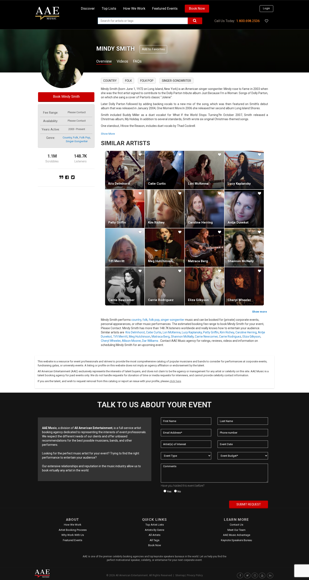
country (67, 137)
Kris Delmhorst (119, 183)
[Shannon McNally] (244, 247)
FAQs (137, 61)
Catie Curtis (157, 183)
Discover (88, 8)
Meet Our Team (236, 529)
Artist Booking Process (73, 529)
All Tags (154, 540)
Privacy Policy (195, 575)
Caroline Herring (200, 222)
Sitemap (180, 575)
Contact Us (236, 524)
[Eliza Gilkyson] (204, 286)
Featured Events (165, 8)
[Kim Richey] (164, 209)
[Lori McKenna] (204, 170)
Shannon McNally (241, 261)
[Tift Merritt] (124, 247)
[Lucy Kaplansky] (244, 170)
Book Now (197, 8)
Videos (122, 61)
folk (75, 137)
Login (266, 8)
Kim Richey (156, 222)
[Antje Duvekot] (244, 209)
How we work (134, 8)
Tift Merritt (116, 261)
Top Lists (109, 8)
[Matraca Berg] (204, 247)
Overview (104, 61)
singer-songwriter (77, 141)
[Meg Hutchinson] (164, 247)
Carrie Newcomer (121, 300)
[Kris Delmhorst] (124, 170)
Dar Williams (150, 340)
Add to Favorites (153, 49)
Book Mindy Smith (66, 97)
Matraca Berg (198, 261)
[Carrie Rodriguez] (164, 286)
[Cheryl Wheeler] (244, 286)
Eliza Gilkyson (198, 300)
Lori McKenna (198, 183)
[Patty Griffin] (124, 209)
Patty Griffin (117, 222)
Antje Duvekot (238, 222)
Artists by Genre (154, 529)
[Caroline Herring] (204, 209)
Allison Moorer (131, 340)
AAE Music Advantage (236, 535)
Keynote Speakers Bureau (236, 540)
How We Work (72, 524)
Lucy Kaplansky (239, 183)
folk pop (84, 137)
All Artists (154, 535)
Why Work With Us (72, 535)
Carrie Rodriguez (161, 300)
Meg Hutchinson (160, 261)
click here (175, 381)
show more (108, 133)
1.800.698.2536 (248, 21)
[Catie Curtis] (164, 170)
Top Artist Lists (154, 524)
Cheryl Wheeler (239, 300)
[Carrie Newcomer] (124, 286)
